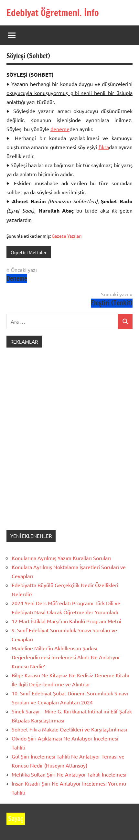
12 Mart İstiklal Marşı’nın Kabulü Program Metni (66, 621)
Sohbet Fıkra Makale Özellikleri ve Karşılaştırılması (69, 729)
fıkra (104, 147)
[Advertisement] (69, 445)
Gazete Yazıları (67, 236)
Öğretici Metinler (29, 252)
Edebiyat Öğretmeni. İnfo (52, 12)
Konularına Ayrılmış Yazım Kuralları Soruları (61, 558)
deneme (60, 129)
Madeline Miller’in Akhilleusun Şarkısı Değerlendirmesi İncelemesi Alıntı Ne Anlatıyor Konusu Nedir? (66, 657)
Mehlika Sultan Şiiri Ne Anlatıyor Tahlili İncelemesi (69, 774)
